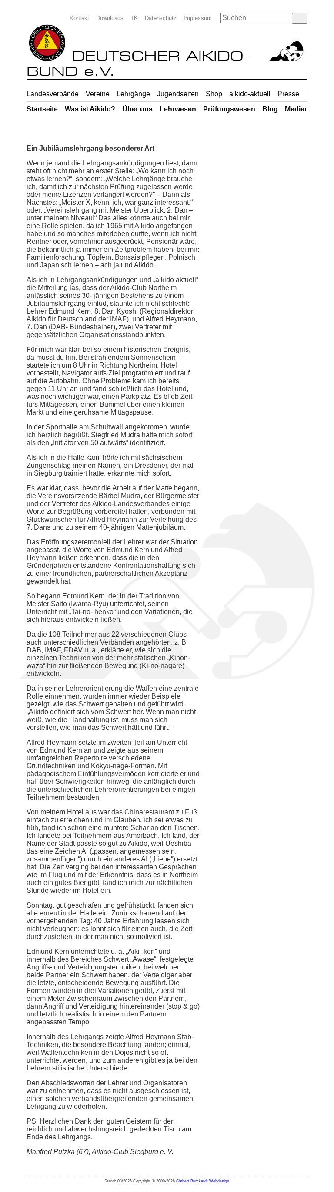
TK (134, 18)
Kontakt (79, 18)
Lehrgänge (133, 94)
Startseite (42, 109)
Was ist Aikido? (90, 109)
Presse (288, 94)
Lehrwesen (178, 109)
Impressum (198, 18)
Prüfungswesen (229, 109)
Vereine (98, 94)
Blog (270, 109)
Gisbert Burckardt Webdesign (202, 1181)
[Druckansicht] (286, 137)
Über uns (137, 109)
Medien (297, 109)
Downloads (110, 18)
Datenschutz (161, 18)
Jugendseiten (178, 94)
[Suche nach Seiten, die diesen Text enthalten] (299, 18)
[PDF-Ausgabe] (300, 137)
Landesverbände (53, 94)
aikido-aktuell (250, 94)
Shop (214, 94)
